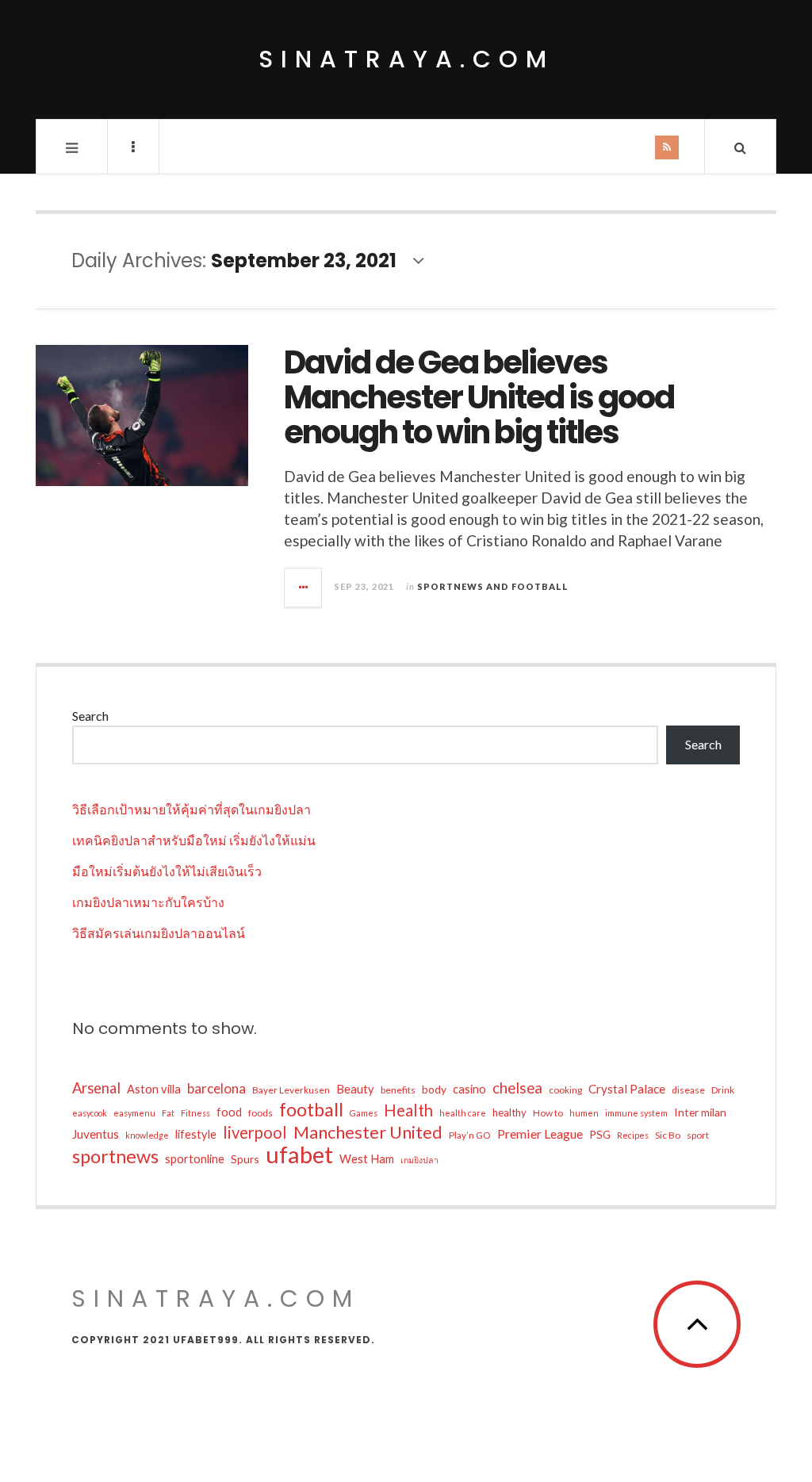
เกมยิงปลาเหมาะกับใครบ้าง (148, 901)
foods (260, 1113)
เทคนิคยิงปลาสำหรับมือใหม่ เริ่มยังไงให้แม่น (194, 840)
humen (584, 1113)
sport (698, 1135)
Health (408, 1110)
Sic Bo (667, 1135)
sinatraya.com (406, 59)
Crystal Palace (626, 1089)
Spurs (245, 1159)
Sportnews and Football (493, 586)
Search (90, 715)
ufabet (299, 1154)
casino (469, 1089)
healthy (509, 1112)
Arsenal (96, 1088)
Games (363, 1113)
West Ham (366, 1159)
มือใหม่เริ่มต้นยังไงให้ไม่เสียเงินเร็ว (167, 871)
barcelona (216, 1088)
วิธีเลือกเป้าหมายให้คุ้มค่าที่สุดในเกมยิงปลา (191, 809)
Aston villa (154, 1089)
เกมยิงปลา (419, 1160)
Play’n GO (470, 1135)
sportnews (115, 1156)
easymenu (134, 1113)
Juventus (95, 1134)
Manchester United (367, 1132)
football (311, 1109)
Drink (722, 1090)
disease (688, 1090)
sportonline (194, 1159)
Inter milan (700, 1112)
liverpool (255, 1132)
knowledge (147, 1135)
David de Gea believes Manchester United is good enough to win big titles (479, 397)
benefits (398, 1090)
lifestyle (195, 1134)
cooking (565, 1090)
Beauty (355, 1089)
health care (462, 1113)
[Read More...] (304, 588)
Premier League (540, 1133)
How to (548, 1113)
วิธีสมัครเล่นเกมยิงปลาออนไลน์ (158, 932)
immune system (636, 1113)
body (434, 1089)
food (229, 1112)
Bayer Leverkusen (291, 1090)
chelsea (517, 1088)
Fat (168, 1113)
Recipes (633, 1135)
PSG (600, 1134)
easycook (89, 1113)
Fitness (195, 1113)
